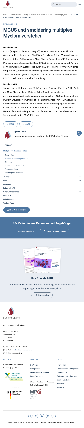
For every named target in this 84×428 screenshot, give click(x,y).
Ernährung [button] (7, 184)
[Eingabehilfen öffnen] (79, 133)
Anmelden (61, 387)
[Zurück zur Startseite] (8, 4)
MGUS (11, 124)
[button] (80, 4)
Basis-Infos (9, 155)
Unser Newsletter (28, 231)
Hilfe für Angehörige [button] (11, 192)
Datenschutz (62, 372)
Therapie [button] (6, 177)
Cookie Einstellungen (65, 380)
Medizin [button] (6, 180)
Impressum (61, 365)
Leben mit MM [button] (9, 188)
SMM (27, 124)
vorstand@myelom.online (22, 350)
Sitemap (60, 383)
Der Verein (34, 365)
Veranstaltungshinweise (39, 372)
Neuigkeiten (35, 368)
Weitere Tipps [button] (8, 203)
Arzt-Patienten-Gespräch (14, 165)
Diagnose (8, 162)
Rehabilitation (8, 199)
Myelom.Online (10, 24)
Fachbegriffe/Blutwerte (14, 172)
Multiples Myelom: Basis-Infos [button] (15, 151)
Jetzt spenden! (43, 295)
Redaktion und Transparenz (68, 368)
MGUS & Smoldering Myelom (16, 158)
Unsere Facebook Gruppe (56, 231)
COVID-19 (7, 195)
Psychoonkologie (11, 169)
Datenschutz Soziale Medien (68, 376)
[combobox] (64, 4)
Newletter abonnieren (17, 210)
